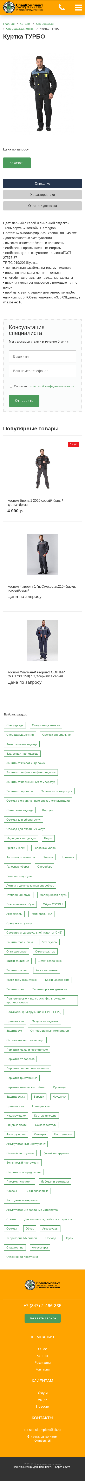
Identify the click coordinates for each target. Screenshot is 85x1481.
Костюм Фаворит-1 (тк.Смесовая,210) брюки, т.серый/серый (41, 588)
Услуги (43, 1393)
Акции (42, 1399)
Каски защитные (46, 970)
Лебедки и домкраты (55, 1181)
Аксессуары (14, 913)
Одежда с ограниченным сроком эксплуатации (38, 800)
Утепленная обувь (18, 894)
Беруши (39, 1096)
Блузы (48, 838)
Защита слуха (15, 1096)
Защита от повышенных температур (30, 781)
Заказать (17, 163)
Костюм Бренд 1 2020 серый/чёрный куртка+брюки (35, 502)
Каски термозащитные (21, 979)
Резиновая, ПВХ (41, 913)
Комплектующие (45, 1115)
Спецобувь (44, 866)
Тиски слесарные (36, 1190)
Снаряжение (15, 1247)
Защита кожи (15, 989)
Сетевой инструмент (20, 1153)
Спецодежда (15, 725)
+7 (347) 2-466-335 (42, 1305)
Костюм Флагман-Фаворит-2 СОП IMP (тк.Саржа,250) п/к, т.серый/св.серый (36, 674)
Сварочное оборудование (23, 1172)
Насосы (11, 1190)
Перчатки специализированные (27, 1068)
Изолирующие (16, 1115)
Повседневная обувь (20, 904)
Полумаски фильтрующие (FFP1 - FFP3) (33, 1012)
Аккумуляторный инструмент (25, 1143)
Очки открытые (45, 951)
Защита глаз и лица (19, 942)
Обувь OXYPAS (53, 904)
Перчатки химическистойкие (25, 1087)
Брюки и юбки (15, 847)
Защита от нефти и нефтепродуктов (30, 772)
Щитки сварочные (50, 960)
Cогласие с (44, 386)
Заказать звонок (43, 1318)
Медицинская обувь (53, 894)
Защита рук (14, 1030)
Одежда (11, 1228)
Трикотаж (68, 857)
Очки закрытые (16, 951)
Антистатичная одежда (21, 744)
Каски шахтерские (57, 979)
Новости (42, 1406)
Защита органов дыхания (49, 989)
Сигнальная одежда (19, 810)
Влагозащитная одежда (22, 753)
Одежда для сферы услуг (23, 819)
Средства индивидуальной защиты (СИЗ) (34, 932)
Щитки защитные (17, 960)
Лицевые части (16, 1124)
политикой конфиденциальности (52, 386)
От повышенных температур (49, 1030)
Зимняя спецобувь (19, 876)
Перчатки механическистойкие (27, 1049)
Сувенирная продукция (22, 1256)
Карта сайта (62, 1466)
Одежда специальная (57, 734)
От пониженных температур (25, 1040)
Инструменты (63, 1134)
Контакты (42, 1369)
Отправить (24, 400)
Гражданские (41, 1106)
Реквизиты (42, 1362)
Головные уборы (45, 847)
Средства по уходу (19, 923)
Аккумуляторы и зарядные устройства (32, 1209)
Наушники (59, 1096)
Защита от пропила (19, 791)
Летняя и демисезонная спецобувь (30, 885)
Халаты (48, 857)
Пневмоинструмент (19, 1181)
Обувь (30, 1228)
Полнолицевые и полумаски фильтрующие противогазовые (35, 1000)
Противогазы (15, 1021)
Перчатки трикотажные (21, 1077)
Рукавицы (59, 1087)
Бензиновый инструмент (22, 1162)
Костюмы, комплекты (20, 857)
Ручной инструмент (56, 1153)
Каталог (42, 1356)
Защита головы (16, 970)
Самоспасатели (46, 1124)
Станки (11, 1219)
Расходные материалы (22, 1200)
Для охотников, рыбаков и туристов (48, 1219)
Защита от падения (45, 1021)
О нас (42, 1349)
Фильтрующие (16, 1134)
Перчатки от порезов (20, 1059)
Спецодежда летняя (20, 734)
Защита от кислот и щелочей (26, 763)
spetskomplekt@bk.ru (45, 1430)
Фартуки (47, 810)
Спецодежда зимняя (46, 725)
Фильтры (40, 1134)
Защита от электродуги (56, 791)
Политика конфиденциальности (32, 1466)
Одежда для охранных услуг (25, 828)
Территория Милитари (21, 1238)
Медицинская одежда (21, 838)
